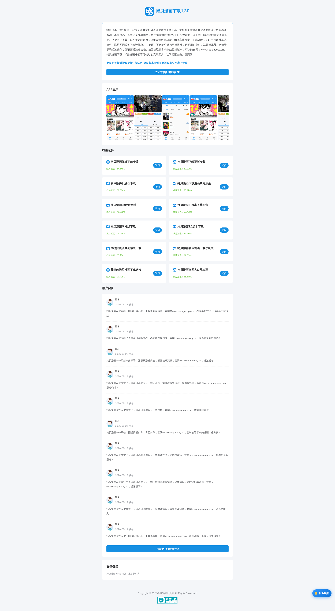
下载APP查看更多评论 (167, 549)
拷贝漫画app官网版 (116, 573)
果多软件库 (134, 573)
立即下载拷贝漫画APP (167, 72)
